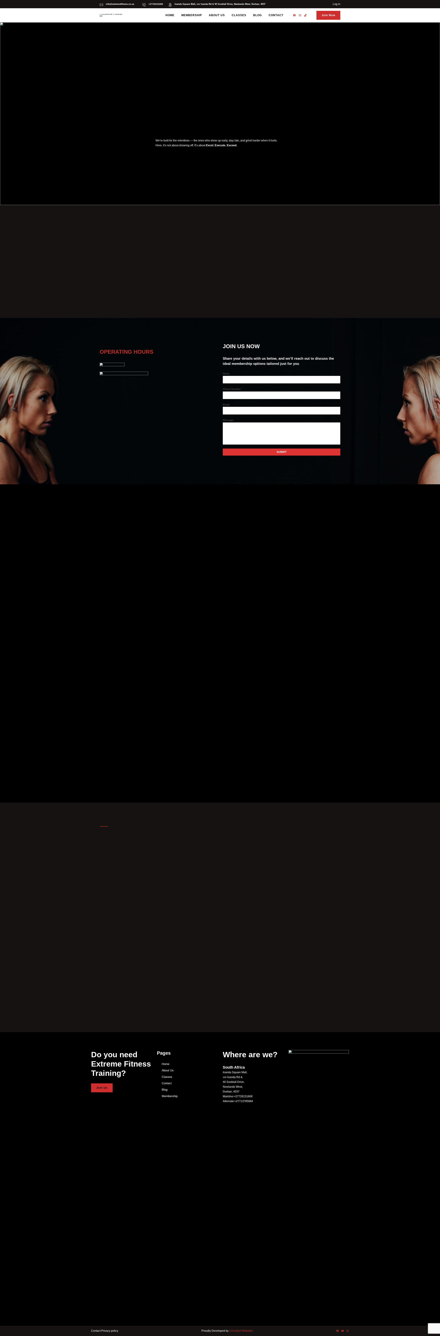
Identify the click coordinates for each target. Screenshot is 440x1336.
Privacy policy (109, 1330)
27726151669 (156, 4)
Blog (164, 1089)
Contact (167, 1083)
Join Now (328, 15)
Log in (336, 4)
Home (165, 1064)
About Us (168, 1070)
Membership (170, 1096)
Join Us (101, 1087)
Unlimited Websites (241, 1330)
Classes (167, 1077)
